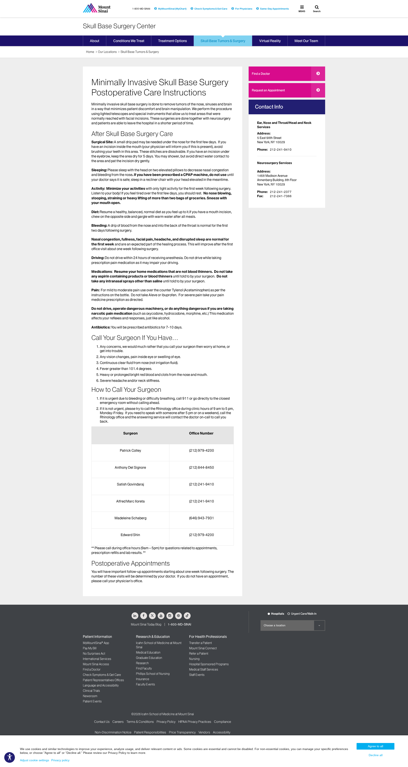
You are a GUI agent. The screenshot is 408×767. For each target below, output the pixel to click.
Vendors (204, 732)
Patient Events (92, 701)
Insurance (142, 679)
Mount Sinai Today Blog (146, 624)
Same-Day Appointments (274, 8)
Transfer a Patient (200, 643)
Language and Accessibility (101, 685)
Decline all (375, 755)
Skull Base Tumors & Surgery (139, 52)
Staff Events (196, 675)
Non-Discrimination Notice (113, 732)
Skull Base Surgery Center (119, 26)
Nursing (194, 659)
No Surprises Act (94, 653)
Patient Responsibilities (150, 732)
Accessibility (221, 732)
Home (90, 52)
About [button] (94, 41)
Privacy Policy (166, 722)
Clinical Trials (91, 691)
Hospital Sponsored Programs (209, 664)
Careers (118, 722)
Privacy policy (60, 760)
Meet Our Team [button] (306, 41)
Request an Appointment (268, 90)
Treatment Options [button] (172, 41)
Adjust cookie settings (34, 760)
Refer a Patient (198, 653)
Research (142, 663)
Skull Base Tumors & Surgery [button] (223, 41)
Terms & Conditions (140, 722)
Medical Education (148, 652)
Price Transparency (182, 732)
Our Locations (107, 52)
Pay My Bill (89, 648)
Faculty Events (145, 684)
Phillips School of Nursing (153, 674)
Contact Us (102, 722)
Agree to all (375, 746)
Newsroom (90, 696)
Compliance (222, 722)
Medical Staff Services (203, 669)
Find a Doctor (261, 74)
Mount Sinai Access (96, 664)
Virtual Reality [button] (270, 41)
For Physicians (243, 8)
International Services (97, 659)
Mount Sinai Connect (203, 648)
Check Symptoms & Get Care (210, 8)
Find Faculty (144, 668)
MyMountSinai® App (96, 643)
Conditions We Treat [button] (128, 41)
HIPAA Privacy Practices (194, 722)
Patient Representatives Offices (103, 680)
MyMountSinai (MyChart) (172, 8)
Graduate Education (149, 658)
